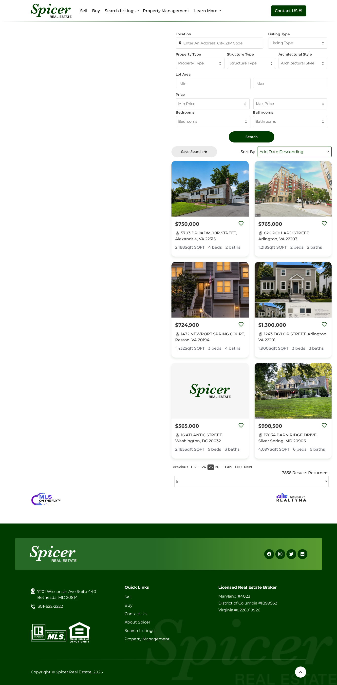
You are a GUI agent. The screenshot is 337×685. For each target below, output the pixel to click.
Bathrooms (263, 112)
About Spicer (137, 622)
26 (217, 467)
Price (180, 95)
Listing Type (279, 34)
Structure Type (240, 54)
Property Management (166, 10)
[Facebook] (269, 554)
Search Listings (120, 10)
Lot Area (183, 74)
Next (248, 467)
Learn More (205, 10)
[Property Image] (210, 189)
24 (204, 467)
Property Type (188, 54)
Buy (96, 10)
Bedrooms (185, 112)
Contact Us (136, 613)
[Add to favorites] (241, 224)
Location (183, 34)
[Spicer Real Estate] (51, 10)
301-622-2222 (50, 606)
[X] (291, 554)
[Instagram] (280, 554)
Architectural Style (295, 54)
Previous (180, 467)
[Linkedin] (302, 554)
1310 (238, 467)
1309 (228, 467)
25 (211, 467)
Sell (83, 10)
